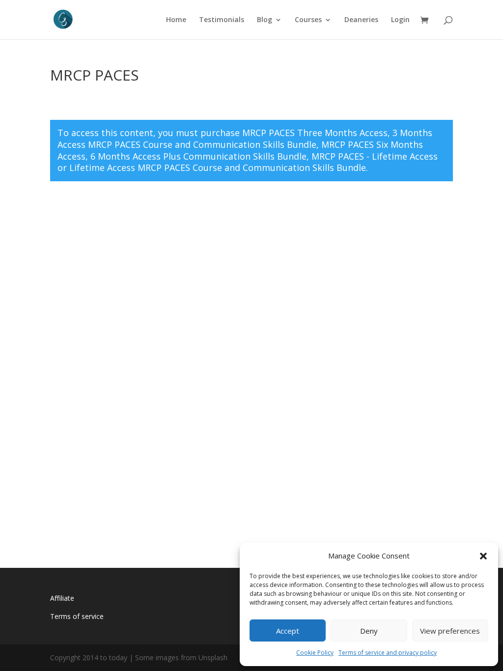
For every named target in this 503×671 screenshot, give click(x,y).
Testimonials (221, 20)
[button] (483, 556)
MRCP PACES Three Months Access (315, 133)
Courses (308, 20)
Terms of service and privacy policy (387, 652)
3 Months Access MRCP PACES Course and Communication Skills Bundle (244, 138)
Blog (264, 20)
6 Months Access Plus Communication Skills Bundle (198, 156)
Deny (369, 631)
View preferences (450, 631)
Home (176, 20)
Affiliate (62, 598)
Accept (287, 631)
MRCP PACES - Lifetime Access (374, 156)
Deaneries (361, 20)
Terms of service (77, 616)
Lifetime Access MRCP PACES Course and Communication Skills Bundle (217, 167)
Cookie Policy (315, 652)
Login (400, 20)
